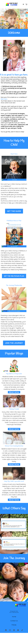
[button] (23, 4)
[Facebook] (6, 630)
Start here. (4, 99)
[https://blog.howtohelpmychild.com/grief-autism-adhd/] (14, 473)
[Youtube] (18, 630)
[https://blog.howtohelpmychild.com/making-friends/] (14, 401)
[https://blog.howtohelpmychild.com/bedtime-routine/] (14, 438)
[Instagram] (10, 630)
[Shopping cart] (26, 4)
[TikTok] (22, 630)
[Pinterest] (14, 630)
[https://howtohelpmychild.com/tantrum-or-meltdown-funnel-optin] (14, 168)
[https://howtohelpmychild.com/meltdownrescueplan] (14, 235)
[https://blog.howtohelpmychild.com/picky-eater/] (14, 366)
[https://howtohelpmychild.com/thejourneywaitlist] (14, 299)
